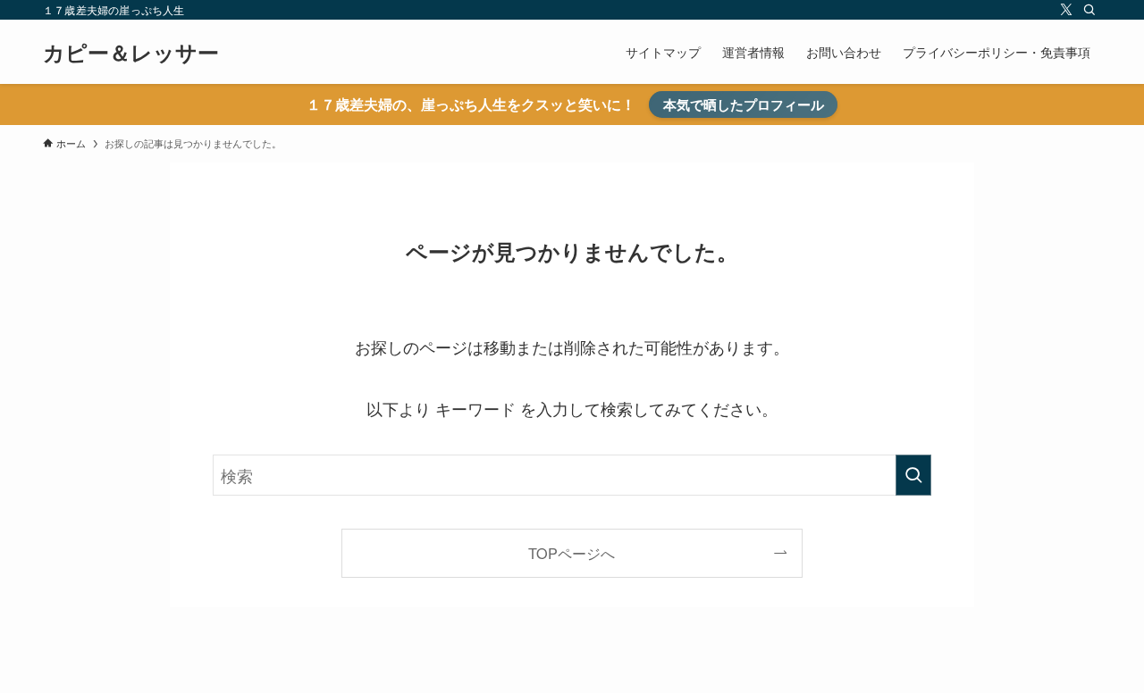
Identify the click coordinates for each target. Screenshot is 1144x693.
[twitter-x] (1066, 10)
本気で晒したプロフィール (743, 104)
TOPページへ (571, 553)
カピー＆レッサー (131, 52)
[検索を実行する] (913, 475)
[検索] (1089, 10)
